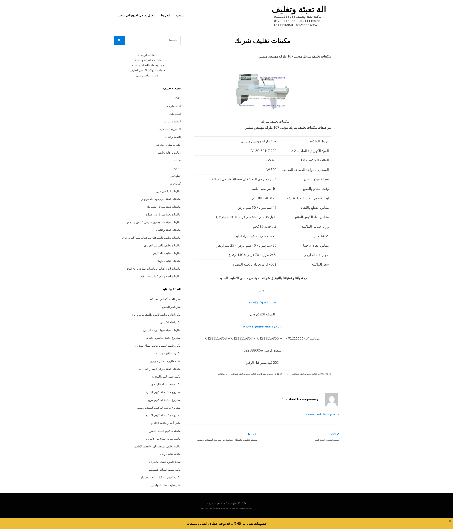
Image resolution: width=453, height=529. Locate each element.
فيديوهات (175, 167)
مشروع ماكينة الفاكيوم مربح (164, 399)
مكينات (221, 373)
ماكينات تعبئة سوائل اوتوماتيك (164, 206)
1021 (177, 98)
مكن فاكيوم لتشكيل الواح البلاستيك (161, 477)
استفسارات (174, 106)
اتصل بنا (165, 15)
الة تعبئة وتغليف (298, 9)
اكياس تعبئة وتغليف (169, 129)
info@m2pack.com (262, 302)
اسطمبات (175, 113)
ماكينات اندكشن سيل (168, 191)
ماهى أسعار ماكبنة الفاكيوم (165, 423)
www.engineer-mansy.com (262, 326)
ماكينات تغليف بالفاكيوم (167, 253)
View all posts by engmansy (322, 414)
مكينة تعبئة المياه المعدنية (166, 376)
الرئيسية (180, 15)
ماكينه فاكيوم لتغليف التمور (165, 430)
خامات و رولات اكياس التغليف (147, 70)
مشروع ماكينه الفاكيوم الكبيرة (163, 392)
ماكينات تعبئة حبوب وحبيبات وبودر (161, 198)
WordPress (246, 508)
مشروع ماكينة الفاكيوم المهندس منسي (158, 407)
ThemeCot (223, 508)
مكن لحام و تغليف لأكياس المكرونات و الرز (156, 314)
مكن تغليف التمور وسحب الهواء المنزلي (158, 345)
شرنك (263, 373)
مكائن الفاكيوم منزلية (168, 353)
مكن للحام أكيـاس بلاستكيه (165, 299)
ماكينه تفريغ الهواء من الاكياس (163, 438)
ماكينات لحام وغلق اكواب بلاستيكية (161, 276)
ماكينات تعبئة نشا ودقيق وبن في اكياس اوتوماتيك (153, 222)
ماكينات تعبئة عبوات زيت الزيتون (162, 330)
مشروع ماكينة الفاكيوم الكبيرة (163, 415)
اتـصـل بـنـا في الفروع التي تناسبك (136, 15)
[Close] (450, 521)
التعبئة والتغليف (172, 137)
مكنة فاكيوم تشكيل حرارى (165, 361)
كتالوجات (175, 183)
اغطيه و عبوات (172, 121)
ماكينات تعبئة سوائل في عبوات (163, 214)
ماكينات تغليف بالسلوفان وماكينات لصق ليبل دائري (151, 237)
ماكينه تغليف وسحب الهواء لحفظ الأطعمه (157, 446)
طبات (177, 160)
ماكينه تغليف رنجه (170, 454)
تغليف (270, 373)
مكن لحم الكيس (171, 306)
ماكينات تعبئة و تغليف (168, 229)
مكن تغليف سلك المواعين (166, 485)
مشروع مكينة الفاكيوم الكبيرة (163, 337)
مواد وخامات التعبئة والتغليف (147, 65)
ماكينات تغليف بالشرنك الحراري (303, 373)
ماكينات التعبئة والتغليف (147, 60)
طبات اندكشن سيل (147, 75)
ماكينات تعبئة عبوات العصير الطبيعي (160, 368)
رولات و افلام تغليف (169, 152)
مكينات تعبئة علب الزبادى (166, 384)
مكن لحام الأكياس (170, 322)
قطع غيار (175, 175)
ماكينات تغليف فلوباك (168, 261)
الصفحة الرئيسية (147, 55)
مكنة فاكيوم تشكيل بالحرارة (164, 461)
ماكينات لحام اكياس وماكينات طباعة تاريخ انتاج (154, 268)
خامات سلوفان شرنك (168, 144)
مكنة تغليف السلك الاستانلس (164, 469)
